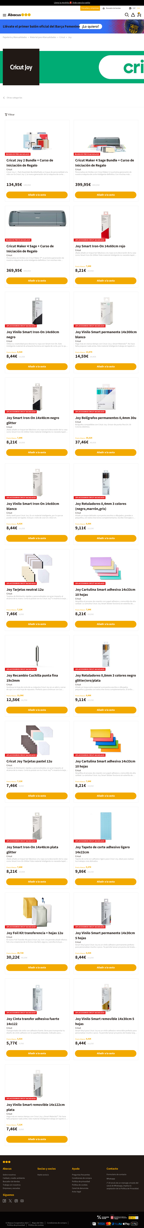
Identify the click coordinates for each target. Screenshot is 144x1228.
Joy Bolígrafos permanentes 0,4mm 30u (105, 417)
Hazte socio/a (43, 1174)
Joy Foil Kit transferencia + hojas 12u (34, 933)
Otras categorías (14, 97)
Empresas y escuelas (11, 1188)
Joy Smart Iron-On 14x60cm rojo (100, 246)
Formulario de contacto (116, 1174)
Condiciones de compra (82, 1178)
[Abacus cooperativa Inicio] (20, 16)
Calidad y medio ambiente (14, 1178)
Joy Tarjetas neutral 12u (25, 589)
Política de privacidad (81, 1181)
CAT (134, 8)
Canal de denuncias (80, 1188)
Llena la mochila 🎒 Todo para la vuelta (72, 2)
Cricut (62, 37)
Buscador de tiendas (11, 1181)
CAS (138, 8)
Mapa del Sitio (38, 1223)
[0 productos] (139, 16)
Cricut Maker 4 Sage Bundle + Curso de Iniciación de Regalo (104, 163)
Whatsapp (111, 1178)
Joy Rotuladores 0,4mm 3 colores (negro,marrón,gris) (100, 506)
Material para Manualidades (43, 37)
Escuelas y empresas (90, 8)
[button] (133, 15)
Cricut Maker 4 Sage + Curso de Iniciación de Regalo (30, 249)
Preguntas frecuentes (81, 1174)
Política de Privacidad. (130, 1188)
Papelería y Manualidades (15, 37)
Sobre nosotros (9, 1174)
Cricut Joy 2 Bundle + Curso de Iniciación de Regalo (29, 163)
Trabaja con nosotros (12, 1185)
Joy (69, 37)
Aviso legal (76, 1191)
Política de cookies (79, 1185)
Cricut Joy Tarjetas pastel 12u (29, 761)
